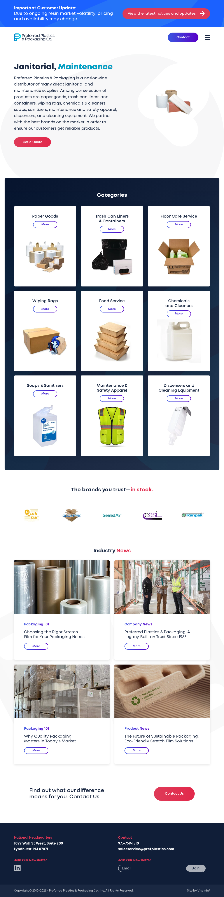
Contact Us (174, 793)
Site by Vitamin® (198, 891)
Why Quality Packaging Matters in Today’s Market (50, 739)
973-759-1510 (128, 843)
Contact (183, 37)
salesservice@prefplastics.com (146, 849)
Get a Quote (32, 142)
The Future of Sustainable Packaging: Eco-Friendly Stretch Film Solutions (161, 739)
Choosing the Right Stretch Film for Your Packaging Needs (54, 634)
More (45, 224)
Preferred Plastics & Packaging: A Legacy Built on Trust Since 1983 (157, 634)
